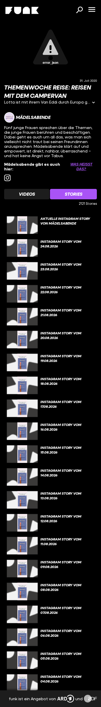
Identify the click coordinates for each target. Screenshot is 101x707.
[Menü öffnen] (91, 10)
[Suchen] (79, 10)
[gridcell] (50, 225)
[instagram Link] (7, 178)
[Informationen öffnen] (93, 103)
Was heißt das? (81, 166)
